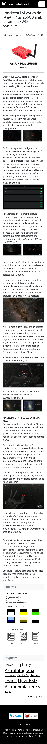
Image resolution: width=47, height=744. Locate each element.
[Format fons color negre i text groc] (23, 611)
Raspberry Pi (24, 664)
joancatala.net (18, 4)
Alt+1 (11, 643)
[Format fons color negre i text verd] (35, 611)
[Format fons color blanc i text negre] (35, 619)
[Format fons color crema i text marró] (23, 619)
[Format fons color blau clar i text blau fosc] (11, 619)
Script (8, 691)
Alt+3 (36, 643)
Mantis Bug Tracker (28, 675)
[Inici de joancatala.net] (5, 4)
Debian (9, 665)
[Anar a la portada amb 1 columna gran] (11, 636)
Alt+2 (23, 643)
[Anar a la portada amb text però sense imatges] (35, 636)
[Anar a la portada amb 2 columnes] (23, 636)
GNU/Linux (10, 675)
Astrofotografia (19, 670)
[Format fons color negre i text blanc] (11, 611)
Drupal (35, 686)
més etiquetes (35, 696)
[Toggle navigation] (41, 4)
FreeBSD (11, 681)
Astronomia (16, 687)
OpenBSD (27, 680)
